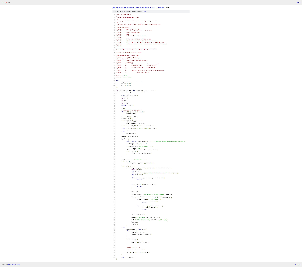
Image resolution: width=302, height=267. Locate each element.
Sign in (298, 2)
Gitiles (9, 264)
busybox (120, 8)
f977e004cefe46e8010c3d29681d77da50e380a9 (139, 8)
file (144, 11)
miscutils (161, 8)
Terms (18, 264)
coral (114, 8)
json (299, 264)
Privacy (14, 264)
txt (295, 264)
